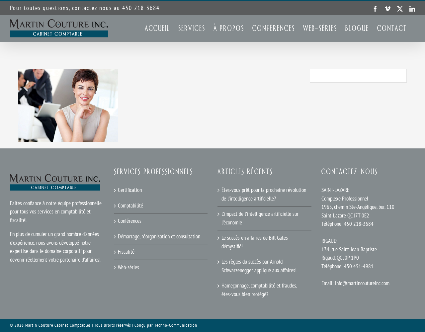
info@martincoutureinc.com (362, 283)
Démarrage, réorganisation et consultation (159, 236)
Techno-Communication (175, 325)
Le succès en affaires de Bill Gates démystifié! (254, 242)
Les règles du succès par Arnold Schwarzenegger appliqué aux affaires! (259, 266)
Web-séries (128, 267)
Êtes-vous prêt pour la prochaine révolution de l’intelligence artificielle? (263, 194)
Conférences (129, 220)
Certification (130, 190)
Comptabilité (130, 205)
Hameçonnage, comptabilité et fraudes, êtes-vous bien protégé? (259, 290)
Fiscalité (126, 251)
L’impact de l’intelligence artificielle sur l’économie (259, 218)
